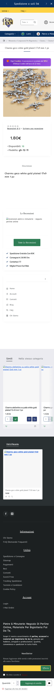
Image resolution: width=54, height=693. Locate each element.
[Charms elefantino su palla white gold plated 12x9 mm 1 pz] (21, 383)
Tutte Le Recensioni (27, 242)
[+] (17, 682)
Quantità (6, 683)
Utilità (26, 550)
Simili (9, 358)
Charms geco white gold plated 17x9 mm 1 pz (22, 490)
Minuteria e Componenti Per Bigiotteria (23, 41)
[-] (17, 684)
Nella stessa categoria (31, 358)
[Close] (51, 3)
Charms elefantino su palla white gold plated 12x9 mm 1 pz (21, 408)
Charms (42, 41)
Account (27, 597)
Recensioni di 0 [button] (13, 128)
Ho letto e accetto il (17, 675)
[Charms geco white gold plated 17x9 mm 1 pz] (22, 469)
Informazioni (27, 531)
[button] (33, 683)
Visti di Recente (12, 444)
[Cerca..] (34, 22)
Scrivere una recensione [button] (33, 128)
